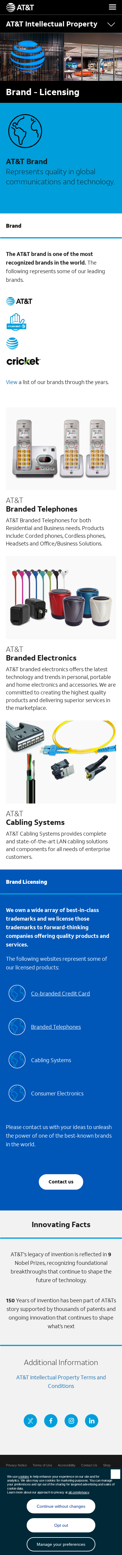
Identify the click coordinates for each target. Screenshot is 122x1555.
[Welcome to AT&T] (20, 7)
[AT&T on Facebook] (50, 1420)
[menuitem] (16, 1465)
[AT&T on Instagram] (71, 1420)
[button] (112, 7)
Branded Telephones (56, 1026)
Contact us (61, 1181)
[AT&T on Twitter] (30, 1420)
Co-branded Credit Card (60, 993)
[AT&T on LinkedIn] (91, 1420)
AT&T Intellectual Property (51, 23)
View (11, 382)
